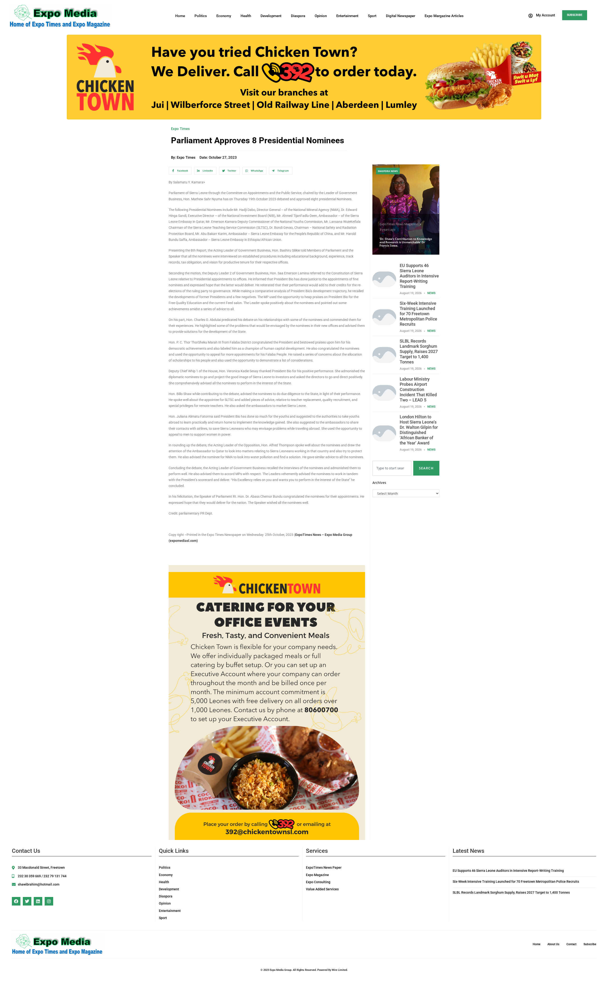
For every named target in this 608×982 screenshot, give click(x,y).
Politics (201, 16)
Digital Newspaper (400, 16)
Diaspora (298, 16)
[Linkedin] (38, 901)
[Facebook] (16, 901)
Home (180, 16)
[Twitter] (27, 901)
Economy (223, 16)
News (431, 293)
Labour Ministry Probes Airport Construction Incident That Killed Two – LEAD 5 (418, 389)
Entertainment (347, 16)
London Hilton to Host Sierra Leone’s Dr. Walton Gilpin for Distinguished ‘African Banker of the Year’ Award (419, 429)
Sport (372, 16)
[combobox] (391, 468)
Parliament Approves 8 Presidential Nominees (257, 140)
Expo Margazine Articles (444, 16)
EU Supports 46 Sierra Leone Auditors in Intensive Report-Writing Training (419, 276)
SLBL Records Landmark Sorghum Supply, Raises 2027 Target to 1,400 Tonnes (419, 351)
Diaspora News (388, 171)
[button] (541, 16)
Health (246, 16)
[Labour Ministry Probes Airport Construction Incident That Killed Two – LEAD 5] (384, 392)
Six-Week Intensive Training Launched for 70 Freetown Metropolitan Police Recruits (418, 314)
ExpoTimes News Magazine (399, 224)
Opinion (321, 16)
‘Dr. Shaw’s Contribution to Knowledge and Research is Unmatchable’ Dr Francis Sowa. (406, 242)
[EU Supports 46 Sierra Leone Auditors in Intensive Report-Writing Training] (384, 279)
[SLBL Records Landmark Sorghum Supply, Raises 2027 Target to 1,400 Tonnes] (384, 354)
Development (271, 16)
